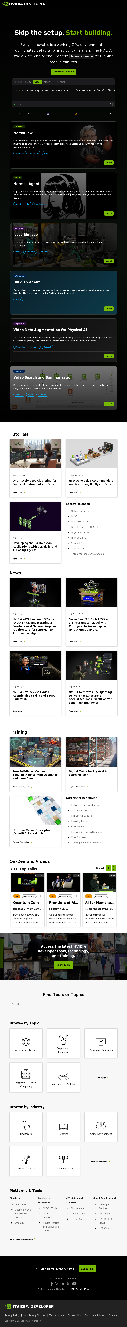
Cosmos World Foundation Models (23, 1213)
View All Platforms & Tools (21, 1239)
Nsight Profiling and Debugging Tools (51, 1226)
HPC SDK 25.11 (79, 521)
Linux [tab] (37, 82)
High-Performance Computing (26, 1084)
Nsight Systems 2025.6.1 (84, 527)
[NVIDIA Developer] (24, 4)
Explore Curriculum (77, 787)
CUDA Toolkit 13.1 (81, 510)
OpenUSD (20, 1222)
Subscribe (87, 1268)
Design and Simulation (101, 1050)
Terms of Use (56, 1315)
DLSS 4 (75, 516)
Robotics (63, 1133)
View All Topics (99, 1078)
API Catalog (105, 1213)
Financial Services (26, 1167)
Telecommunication (63, 1167)
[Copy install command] (111, 104)
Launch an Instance (63, 71)
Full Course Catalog (81, 815)
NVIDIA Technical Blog (79, 1289)
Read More (17, 492)
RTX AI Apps (77, 1219)
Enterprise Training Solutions (86, 831)
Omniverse (21, 1204)
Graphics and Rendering (63, 1050)
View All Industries (99, 1161)
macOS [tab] (28, 82)
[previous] (108, 868)
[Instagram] (56, 1284)
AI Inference (77, 1208)
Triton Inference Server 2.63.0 (87, 553)
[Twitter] (68, 1284)
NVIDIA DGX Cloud (105, 1221)
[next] (114, 868)
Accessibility (74, 1315)
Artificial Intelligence (26, 1050)
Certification (77, 826)
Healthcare (26, 1133)
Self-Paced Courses (82, 810)
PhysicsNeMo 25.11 (82, 532)
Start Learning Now (21, 787)
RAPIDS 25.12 (78, 537)
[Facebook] (51, 1284)
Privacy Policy (12, 1315)
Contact (113, 1315)
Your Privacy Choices (34, 1315)
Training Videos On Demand (86, 842)
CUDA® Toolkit (51, 1208)
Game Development (101, 1133)
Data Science (78, 1213)
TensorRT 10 (78, 548)
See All (100, 868)
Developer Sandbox (104, 1206)
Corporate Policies (95, 1315)
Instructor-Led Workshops (85, 805)
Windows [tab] (48, 82)
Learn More (64, 964)
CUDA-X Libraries (47, 1215)
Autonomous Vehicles (63, 1084)
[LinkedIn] (62, 1284)
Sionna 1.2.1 (77, 543)
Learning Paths (79, 821)
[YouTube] (74, 1284)
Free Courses (78, 837)
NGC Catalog (105, 1228)
